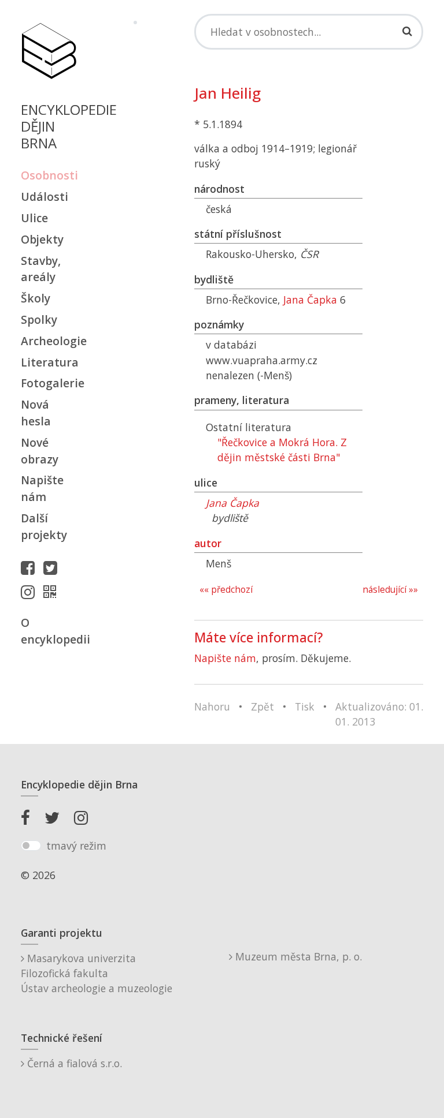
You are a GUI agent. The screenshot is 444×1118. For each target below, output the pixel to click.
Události (44, 196)
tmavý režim (76, 845)
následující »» (390, 590)
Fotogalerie (48, 383)
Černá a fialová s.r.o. (73, 1063)
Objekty (42, 239)
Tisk (304, 706)
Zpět (262, 706)
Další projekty (44, 526)
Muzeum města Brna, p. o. (297, 956)
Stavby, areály (41, 269)
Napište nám (42, 488)
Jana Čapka (310, 299)
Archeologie (48, 341)
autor (207, 543)
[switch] (31, 845)
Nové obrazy (39, 451)
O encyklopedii (48, 631)
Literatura (48, 362)
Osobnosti (48, 175)
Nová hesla (36, 413)
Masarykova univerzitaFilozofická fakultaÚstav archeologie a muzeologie (96, 973)
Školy (35, 298)
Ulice (34, 218)
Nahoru (212, 706)
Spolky (39, 319)
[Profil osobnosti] (52, 591)
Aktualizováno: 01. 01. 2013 (379, 714)
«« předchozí (226, 590)
